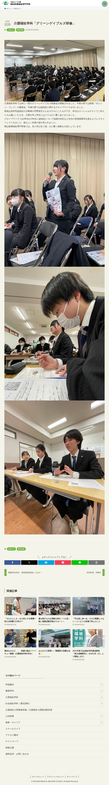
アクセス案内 (11, 735)
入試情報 (9, 716)
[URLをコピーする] (96, 562)
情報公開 (9, 748)
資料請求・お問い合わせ (17, 754)
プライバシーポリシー (55, 777)
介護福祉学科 (11, 697)
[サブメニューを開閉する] (102, 684)
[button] (106, 3)
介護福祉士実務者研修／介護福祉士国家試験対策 (28, 710)
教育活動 (20, 30)
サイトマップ (11, 741)
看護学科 (9, 691)
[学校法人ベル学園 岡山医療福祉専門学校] (16, 3)
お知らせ (11, 30)
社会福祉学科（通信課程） (18, 703)
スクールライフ (12, 729)
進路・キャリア (12, 722)
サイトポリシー (38, 777)
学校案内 (9, 684)
